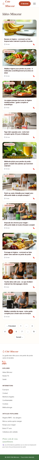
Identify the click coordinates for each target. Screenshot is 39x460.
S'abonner (24, 4)
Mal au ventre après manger (12, 421)
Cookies (5, 404)
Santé (4, 379)
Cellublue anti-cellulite (10, 432)
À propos (4, 362)
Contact (5, 393)
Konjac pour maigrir (9, 425)
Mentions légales (8, 397)
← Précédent (11, 326)
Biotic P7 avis (7, 428)
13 (34, 331)
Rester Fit (5, 376)
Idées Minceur (7, 372)
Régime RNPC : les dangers (11, 418)
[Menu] (34, 3)
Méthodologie (7, 407)
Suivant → (19, 337)
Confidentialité (7, 400)
